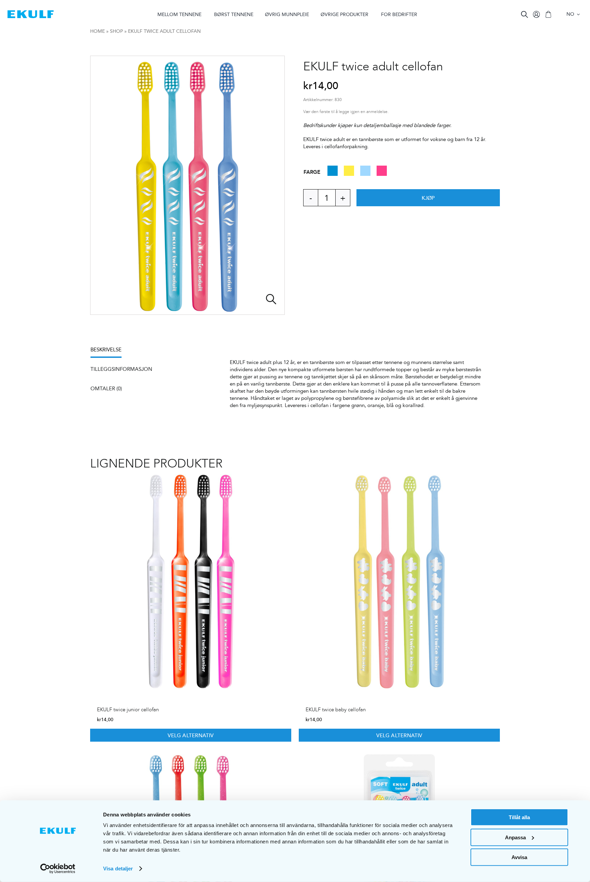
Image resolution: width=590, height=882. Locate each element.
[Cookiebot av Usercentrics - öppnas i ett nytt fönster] (58, 869)
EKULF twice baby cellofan (336, 709)
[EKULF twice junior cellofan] (190, 581)
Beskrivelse (106, 349)
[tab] (109, 352)
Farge (312, 171)
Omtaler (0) (106, 388)
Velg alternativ (190, 735)
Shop (116, 31)
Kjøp (428, 198)
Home (97, 31)
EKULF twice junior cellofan (128, 709)
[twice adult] (187, 185)
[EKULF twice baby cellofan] (399, 581)
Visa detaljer (118, 868)
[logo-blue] (31, 13)
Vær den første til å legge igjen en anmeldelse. (346, 111)
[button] (332, 173)
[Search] (524, 14)
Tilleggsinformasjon (121, 369)
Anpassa (515, 837)
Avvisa (519, 857)
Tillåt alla (519, 817)
